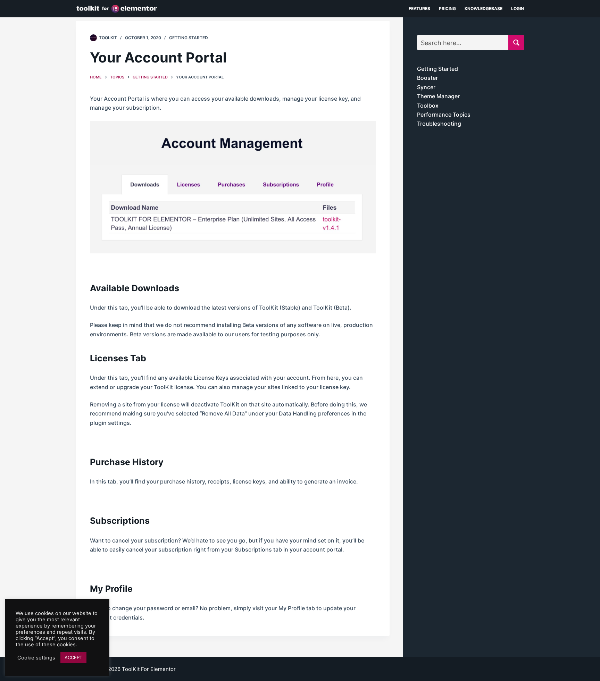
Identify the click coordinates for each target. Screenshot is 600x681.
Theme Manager (438, 96)
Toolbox (428, 105)
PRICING (447, 8)
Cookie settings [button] (36, 658)
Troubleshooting (439, 123)
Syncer (426, 87)
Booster (427, 77)
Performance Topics (443, 114)
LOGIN (517, 8)
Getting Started (188, 37)
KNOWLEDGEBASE (483, 8)
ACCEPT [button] (73, 657)
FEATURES (419, 8)
